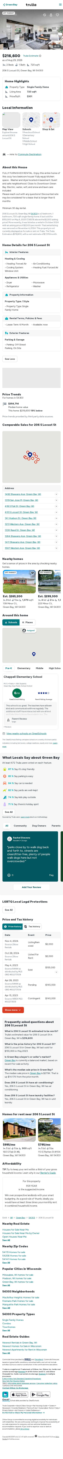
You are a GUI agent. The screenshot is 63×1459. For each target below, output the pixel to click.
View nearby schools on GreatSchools (26, 733)
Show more (11, 1010)
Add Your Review (31, 887)
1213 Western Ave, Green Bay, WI (22, 524)
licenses (21, 1372)
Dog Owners (39, 825)
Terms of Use (32, 1408)
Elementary (23, 668)
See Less (11, 359)
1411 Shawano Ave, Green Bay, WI (22, 542)
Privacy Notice (7, 1410)
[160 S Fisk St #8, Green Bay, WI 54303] (19, 1130)
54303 (34, 213)
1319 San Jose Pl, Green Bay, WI (21, 500)
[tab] (10, 622)
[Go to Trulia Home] (31, 4)
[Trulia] (5, 1394)
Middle (39, 668)
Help (57, 1408)
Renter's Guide (48, 1172)
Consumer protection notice (46, 1383)
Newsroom (6, 1408)
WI (11, 1217)
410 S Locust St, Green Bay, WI (21, 512)
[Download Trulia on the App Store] (19, 1394)
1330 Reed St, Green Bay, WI (20, 530)
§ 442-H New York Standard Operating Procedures (21, 1379)
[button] (60, 5)
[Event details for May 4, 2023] (56, 972)
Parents (56, 825)
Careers (52, 1406)
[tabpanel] (31, 972)
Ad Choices (19, 1410)
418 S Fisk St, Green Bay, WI (19, 506)
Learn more (25, 817)
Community (20, 825)
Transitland (39, 1359)
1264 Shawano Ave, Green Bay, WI (23, 536)
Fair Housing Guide (40, 1406)
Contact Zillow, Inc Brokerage (15, 1388)
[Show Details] (56, 494)
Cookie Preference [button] (32, 1410)
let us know (25, 1429)
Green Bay (10, 1060)
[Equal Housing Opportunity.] (36, 1437)
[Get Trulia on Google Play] (40, 1394)
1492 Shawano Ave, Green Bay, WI (23, 494)
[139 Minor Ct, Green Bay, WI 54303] (19, 581)
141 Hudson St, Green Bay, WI (20, 518)
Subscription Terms (46, 1408)
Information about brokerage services (21, 1383)
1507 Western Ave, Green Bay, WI (22, 548)
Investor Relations (18, 1408)
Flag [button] (51, 875)
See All (10, 812)
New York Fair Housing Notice (13, 1381)
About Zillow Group (23, 1406)
